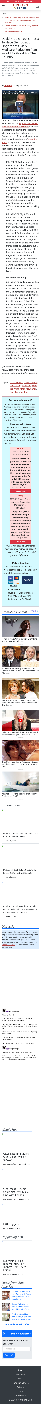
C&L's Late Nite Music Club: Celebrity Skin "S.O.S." (16, 1156)
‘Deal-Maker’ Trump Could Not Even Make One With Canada (16, 1192)
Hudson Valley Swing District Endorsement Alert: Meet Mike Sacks (21, 1306)
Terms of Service (8, 945)
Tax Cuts (24, 392)
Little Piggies (11, 1224)
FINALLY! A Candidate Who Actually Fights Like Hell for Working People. (21, 1316)
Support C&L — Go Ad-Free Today (20, 1)
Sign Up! (9, 1355)
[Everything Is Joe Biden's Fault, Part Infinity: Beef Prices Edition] (17, 1249)
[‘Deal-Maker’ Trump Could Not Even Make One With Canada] (17, 1177)
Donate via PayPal (27, 580)
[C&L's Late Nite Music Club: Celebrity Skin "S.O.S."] (17, 1142)
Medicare (26, 385)
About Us (20, 1374)
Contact (20, 1378)
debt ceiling (15, 385)
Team (20, 1370)
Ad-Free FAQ (30, 552)
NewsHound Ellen (9, 1199)
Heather (8, 85)
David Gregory (31, 382)
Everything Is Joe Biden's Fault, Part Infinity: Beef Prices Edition (14, 1265)
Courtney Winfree (9, 1164)
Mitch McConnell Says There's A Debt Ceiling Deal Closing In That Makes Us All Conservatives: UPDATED (20, 909)
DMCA (20, 1391)
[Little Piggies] (17, 1212)
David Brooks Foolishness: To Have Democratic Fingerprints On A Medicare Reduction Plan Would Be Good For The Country (20, 47)
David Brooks (16, 382)
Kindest (13, 585)
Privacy (20, 1387)
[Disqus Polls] (20, 978)
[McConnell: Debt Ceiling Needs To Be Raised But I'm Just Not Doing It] (20, 856)
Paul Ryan (14, 392)
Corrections (20, 1395)
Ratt (4, 1228)
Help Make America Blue (17, 1324)
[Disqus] (20, 1034)
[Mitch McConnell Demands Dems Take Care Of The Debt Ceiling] (20, 819)
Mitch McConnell (28, 388)
